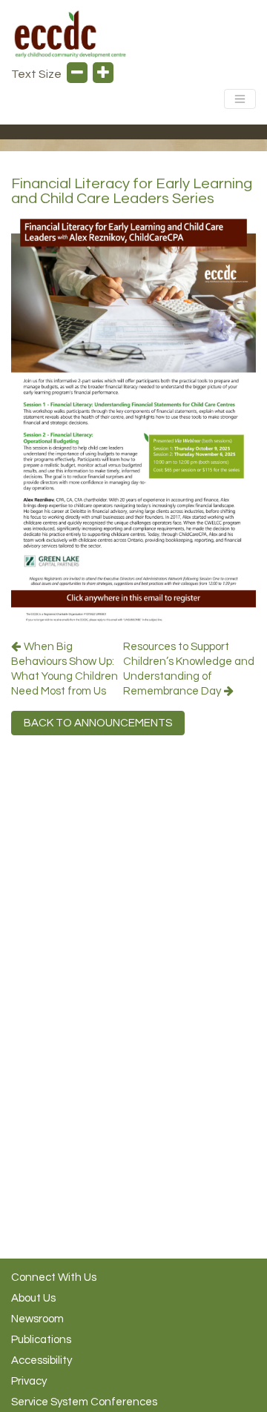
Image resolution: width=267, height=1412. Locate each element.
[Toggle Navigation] (240, 99)
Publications (41, 1339)
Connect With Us (53, 1277)
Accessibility (41, 1360)
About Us (33, 1298)
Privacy (29, 1381)
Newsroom (37, 1319)
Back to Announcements (98, 723)
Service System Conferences (84, 1402)
